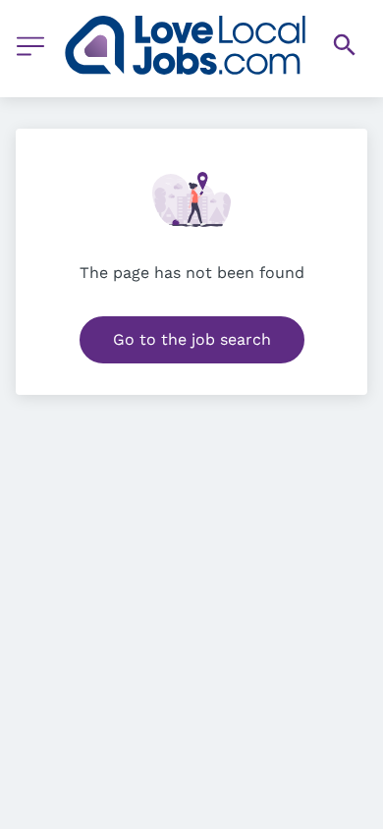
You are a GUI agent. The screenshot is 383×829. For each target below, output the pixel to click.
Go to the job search (192, 339)
